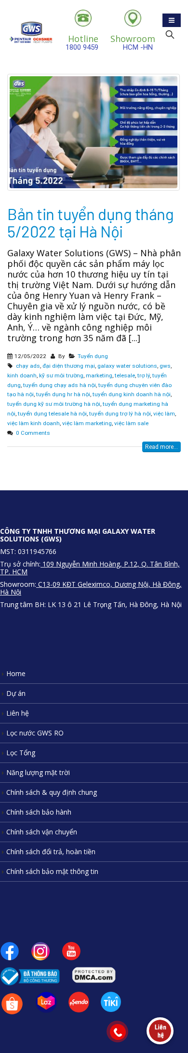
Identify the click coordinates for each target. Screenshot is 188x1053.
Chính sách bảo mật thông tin (52, 871)
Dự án (16, 693)
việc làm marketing (87, 423)
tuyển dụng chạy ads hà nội (59, 385)
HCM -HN (132, 42)
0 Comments (33, 433)
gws (165, 365)
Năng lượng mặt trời (38, 772)
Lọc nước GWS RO (35, 732)
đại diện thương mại (68, 365)
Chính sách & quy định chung (51, 792)
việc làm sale (131, 423)
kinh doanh (22, 375)
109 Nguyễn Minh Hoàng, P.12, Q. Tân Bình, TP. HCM (90, 567)
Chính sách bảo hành (38, 812)
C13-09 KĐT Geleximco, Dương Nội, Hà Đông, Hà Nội (91, 588)
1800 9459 (82, 42)
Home (16, 673)
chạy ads (28, 365)
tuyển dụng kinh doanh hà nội (132, 394)
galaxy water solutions (127, 365)
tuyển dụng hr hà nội (63, 394)
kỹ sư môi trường (61, 375)
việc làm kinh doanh (33, 423)
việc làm (164, 413)
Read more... (161, 446)
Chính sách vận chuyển (41, 831)
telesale (125, 375)
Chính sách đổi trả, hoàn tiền (50, 851)
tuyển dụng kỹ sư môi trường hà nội (53, 404)
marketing (99, 375)
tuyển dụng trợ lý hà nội (120, 413)
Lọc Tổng (20, 752)
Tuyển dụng (93, 356)
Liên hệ (17, 713)
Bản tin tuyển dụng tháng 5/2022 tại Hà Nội (90, 222)
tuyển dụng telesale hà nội (52, 413)
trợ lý (143, 375)
